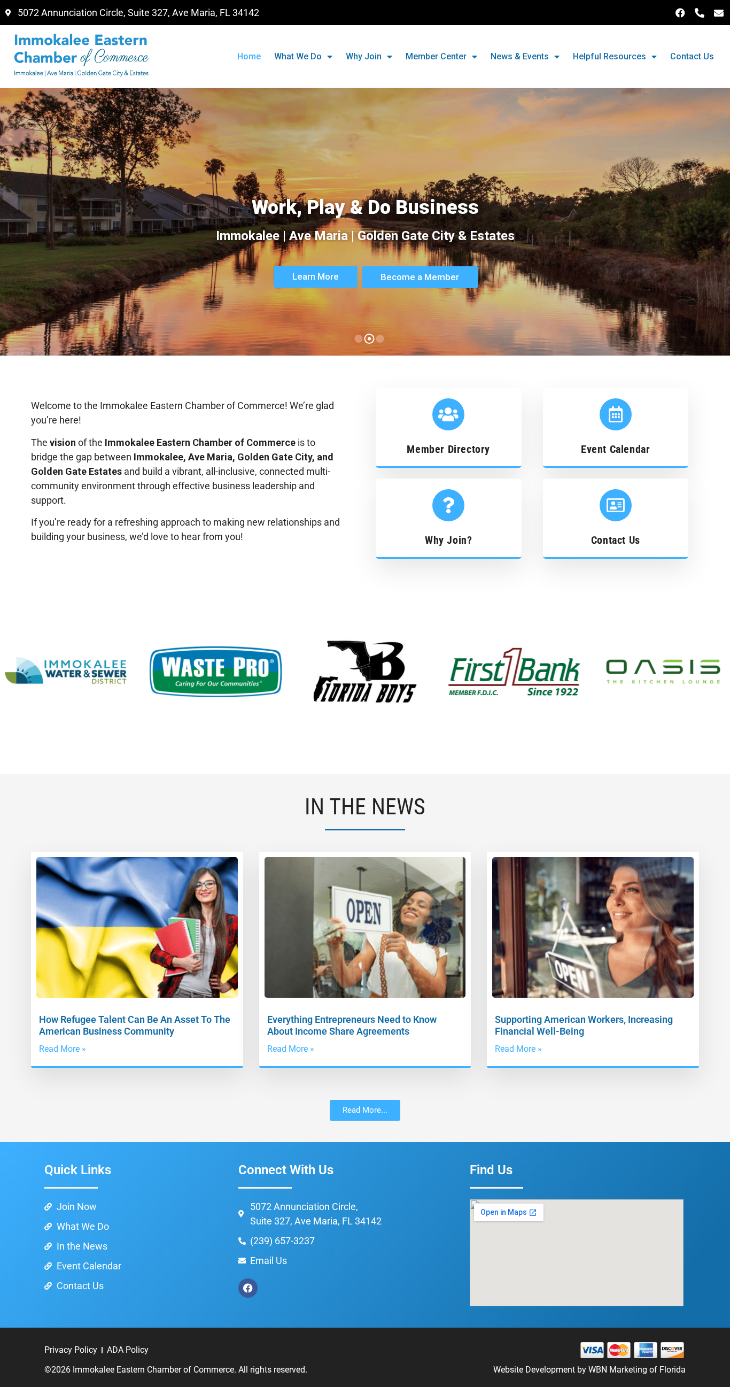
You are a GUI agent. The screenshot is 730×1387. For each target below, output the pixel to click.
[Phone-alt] (699, 13)
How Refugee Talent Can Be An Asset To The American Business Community (134, 1025)
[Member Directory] (448, 414)
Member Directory (448, 449)
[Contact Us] (616, 505)
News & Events (520, 56)
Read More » (62, 1049)
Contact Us (692, 56)
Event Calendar (615, 449)
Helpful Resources (609, 56)
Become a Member (419, 277)
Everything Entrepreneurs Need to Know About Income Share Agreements (352, 1025)
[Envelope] (719, 13)
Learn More (315, 276)
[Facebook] (680, 13)
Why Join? (448, 540)
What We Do (298, 56)
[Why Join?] (448, 505)
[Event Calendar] (616, 414)
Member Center (436, 56)
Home (249, 56)
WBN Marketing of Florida (637, 1370)
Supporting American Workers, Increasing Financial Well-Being (584, 1025)
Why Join (364, 56)
